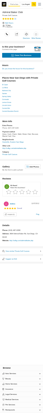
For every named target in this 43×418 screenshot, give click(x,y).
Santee (4, 93)
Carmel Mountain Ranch (10, 111)
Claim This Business (23, 55)
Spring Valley (6, 96)
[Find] (34, 4)
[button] (39, 4)
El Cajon (5, 85)
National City (6, 90)
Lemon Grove (6, 102)
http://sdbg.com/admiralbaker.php (14, 148)
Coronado (5, 99)
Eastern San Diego (17, 142)
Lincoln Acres (6, 105)
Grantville (5, 142)
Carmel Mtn (6, 108)
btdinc (12, 204)
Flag (37, 214)
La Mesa (5, 87)
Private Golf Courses (9, 15)
